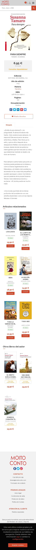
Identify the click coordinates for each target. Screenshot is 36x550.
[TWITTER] (18, 468)
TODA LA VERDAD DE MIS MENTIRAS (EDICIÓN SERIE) (10, 323)
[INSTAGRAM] (21, 468)
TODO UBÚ (26, 321)
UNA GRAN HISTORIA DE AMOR (25, 376)
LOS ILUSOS (10, 232)
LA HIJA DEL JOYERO (25, 278)
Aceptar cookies (18, 545)
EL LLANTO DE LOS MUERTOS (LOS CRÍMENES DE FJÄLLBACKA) (25, 234)
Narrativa (18, 89)
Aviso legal (18, 493)
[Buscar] (33, 8)
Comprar (10, 246)
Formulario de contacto (18, 483)
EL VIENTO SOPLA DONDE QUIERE (10, 376)
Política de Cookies (18, 502)
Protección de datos (18, 499)
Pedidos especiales (18, 512)
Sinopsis (9, 125)
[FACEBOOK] (14, 468)
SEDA (10, 278)
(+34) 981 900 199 (18, 477)
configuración (17, 539)
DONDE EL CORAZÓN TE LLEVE (10, 418)
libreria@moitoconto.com (18, 480)
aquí (18, 537)
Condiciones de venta (18, 496)
